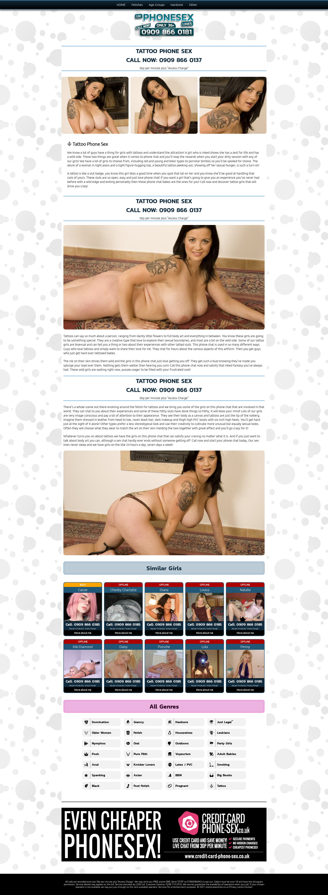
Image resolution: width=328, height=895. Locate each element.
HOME (121, 4)
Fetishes (137, 4)
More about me (82, 632)
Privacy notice (236, 887)
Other (193, 4)
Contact (248, 887)
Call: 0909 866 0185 (83, 624)
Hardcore (177, 4)
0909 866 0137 (180, 59)
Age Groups (157, 4)
